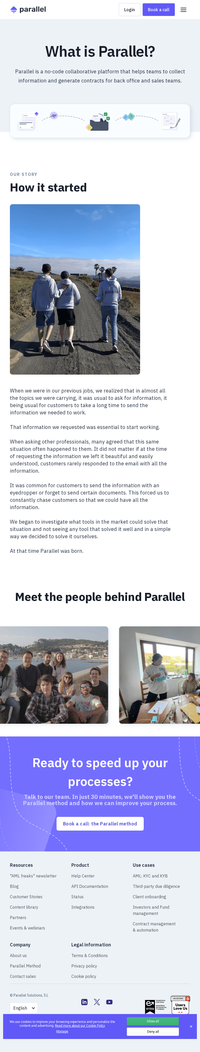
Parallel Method (25, 965)
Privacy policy (84, 965)
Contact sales (23, 976)
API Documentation (89, 886)
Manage (62, 1031)
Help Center (83, 875)
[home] (28, 9)
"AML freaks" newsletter (33, 875)
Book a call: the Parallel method (100, 824)
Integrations (83, 907)
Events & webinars (27, 928)
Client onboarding (149, 896)
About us (18, 955)
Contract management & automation (154, 927)
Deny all (153, 1031)
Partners (18, 917)
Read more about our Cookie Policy (80, 1025)
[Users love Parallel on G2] (180, 1006)
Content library (24, 907)
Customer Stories (26, 896)
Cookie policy (83, 976)
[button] (183, 9)
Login (129, 9)
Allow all (153, 1021)
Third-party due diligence (156, 886)
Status (77, 896)
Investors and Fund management (151, 910)
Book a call (159, 9)
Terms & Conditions (89, 955)
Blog (14, 886)
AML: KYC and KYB (150, 875)
